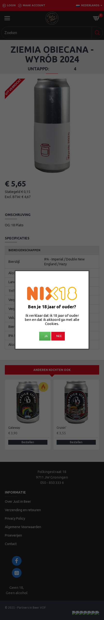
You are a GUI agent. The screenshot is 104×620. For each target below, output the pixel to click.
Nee (59, 336)
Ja (46, 336)
